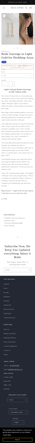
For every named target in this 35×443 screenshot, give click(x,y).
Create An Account (9, 317)
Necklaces (7, 297)
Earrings (6, 292)
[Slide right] (22, 48)
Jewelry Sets (7, 305)
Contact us (7, 350)
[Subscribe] (29, 270)
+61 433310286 (14, 365)
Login (19, 65)
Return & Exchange (9, 342)
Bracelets (6, 301)
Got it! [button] (17, 439)
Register (25, 65)
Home (5, 288)
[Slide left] (13, 48)
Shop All (6, 284)
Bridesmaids (7, 313)
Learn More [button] (7, 435)
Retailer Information (10, 333)
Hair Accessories (9, 309)
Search (6, 354)
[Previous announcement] (3, 2)
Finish (3, 72)
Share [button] (5, 199)
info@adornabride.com (15, 369)
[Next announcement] (31, 2)
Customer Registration (10, 346)
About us (6, 329)
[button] (4, 8)
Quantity (3, 80)
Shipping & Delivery (10, 338)
